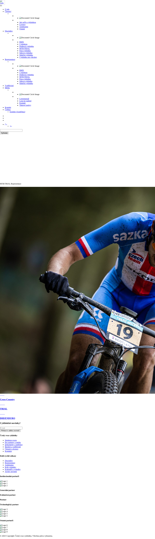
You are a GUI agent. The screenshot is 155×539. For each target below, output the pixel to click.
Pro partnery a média (13, 442)
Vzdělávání (9, 86)
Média (7, 88)
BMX (21, 42)
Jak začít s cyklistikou (27, 22)
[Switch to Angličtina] (11, 126)
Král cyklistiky (10, 467)
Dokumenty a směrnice (14, 445)
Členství (8, 11)
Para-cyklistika (25, 51)
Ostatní (22, 29)
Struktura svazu (11, 440)
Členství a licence (11, 449)
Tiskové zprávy (25, 105)
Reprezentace (10, 59)
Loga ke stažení (25, 101)
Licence (22, 25)
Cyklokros (23, 44)
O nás (7, 9)
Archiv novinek (11, 472)
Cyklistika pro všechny (28, 57)
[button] (6, 124)
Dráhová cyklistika (26, 46)
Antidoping (23, 27)
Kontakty (8, 451)
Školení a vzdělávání (13, 447)
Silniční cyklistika (26, 55)
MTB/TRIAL (24, 49)
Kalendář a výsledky (13, 469)
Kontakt (22, 103)
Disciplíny (9, 31)
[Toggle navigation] (1, 5)
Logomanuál (24, 99)
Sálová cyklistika (25, 53)
